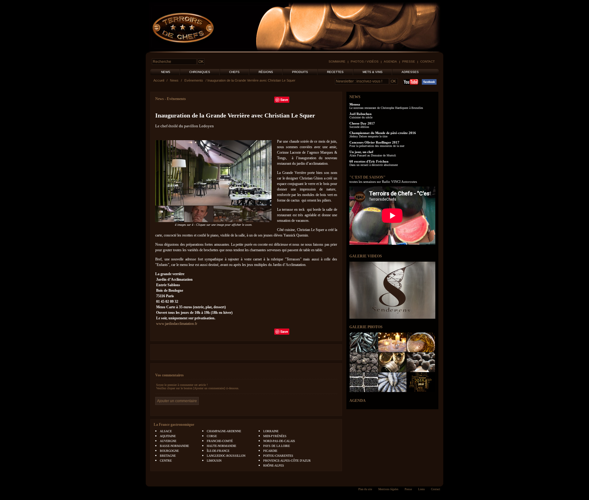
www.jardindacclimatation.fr (176, 323)
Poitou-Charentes (278, 455)
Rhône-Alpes (273, 465)
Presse (408, 61)
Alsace (166, 431)
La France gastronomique (174, 424)
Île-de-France (218, 450)
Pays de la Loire (276, 446)
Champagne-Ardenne (224, 431)
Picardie (270, 450)
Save (284, 99)
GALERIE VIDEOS (365, 256)
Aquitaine (168, 436)
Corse (212, 436)
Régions (266, 72)
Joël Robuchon (360, 114)
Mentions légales (388, 489)
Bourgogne (169, 450)
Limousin (214, 460)
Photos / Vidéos (365, 61)
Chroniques (199, 72)
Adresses (410, 72)
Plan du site (365, 489)
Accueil (158, 80)
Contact (427, 61)
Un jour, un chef (361, 152)
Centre (166, 460)
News (165, 72)
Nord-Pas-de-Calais (279, 441)
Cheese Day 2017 (362, 123)
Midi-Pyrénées (275, 436)
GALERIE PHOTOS (366, 327)
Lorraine (271, 431)
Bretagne (168, 455)
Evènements (193, 80)
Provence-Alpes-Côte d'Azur (287, 460)
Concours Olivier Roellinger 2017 (374, 142)
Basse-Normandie (174, 446)
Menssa (354, 104)
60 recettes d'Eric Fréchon (368, 161)
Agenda (390, 61)
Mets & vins (373, 72)
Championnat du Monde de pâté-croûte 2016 (382, 133)
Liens (421, 489)
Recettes (335, 72)
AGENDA (357, 400)
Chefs (234, 72)
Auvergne (168, 441)
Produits (300, 72)
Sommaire (337, 61)
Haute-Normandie (221, 446)
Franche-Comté (220, 441)
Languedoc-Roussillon (226, 455)
